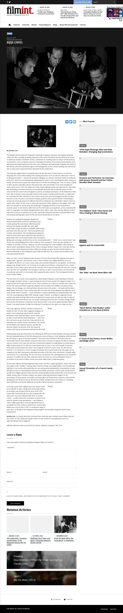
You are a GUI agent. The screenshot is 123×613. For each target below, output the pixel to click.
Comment (10, 447)
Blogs (55, 25)
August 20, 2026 (45, 7)
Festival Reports (45, 25)
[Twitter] (121, 16)
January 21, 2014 (14, 536)
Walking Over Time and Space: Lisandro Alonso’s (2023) (40, 540)
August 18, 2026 (68, 7)
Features (16, 25)
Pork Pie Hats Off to (64, 539)
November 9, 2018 (61, 536)
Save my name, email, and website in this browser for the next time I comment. (39, 496)
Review (34, 25)
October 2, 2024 (38, 536)
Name (9, 472)
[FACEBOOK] (7, 2)
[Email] (121, 19)
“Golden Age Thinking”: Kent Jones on (46, 13)
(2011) (17, 541)
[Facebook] (121, 12)
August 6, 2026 (90, 7)
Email (45, 472)
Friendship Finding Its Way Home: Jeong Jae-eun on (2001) (93, 14)
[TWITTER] (9, 2)
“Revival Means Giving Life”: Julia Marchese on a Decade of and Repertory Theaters (69, 15)
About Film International (69, 25)
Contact (83, 25)
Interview (25, 25)
